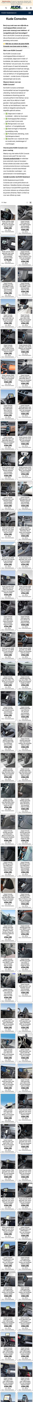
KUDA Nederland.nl (8, 13)
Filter (4, 202)
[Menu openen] (30, 13)
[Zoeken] (6, 8)
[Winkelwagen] (31, 8)
